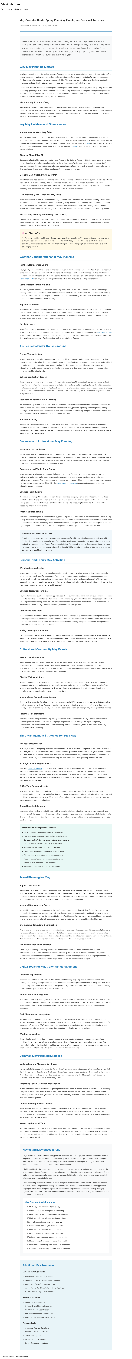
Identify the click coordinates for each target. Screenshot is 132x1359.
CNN (88, 143)
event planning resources (67, 483)
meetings (74, 146)
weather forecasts (27, 279)
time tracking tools (104, 332)
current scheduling (35, 768)
